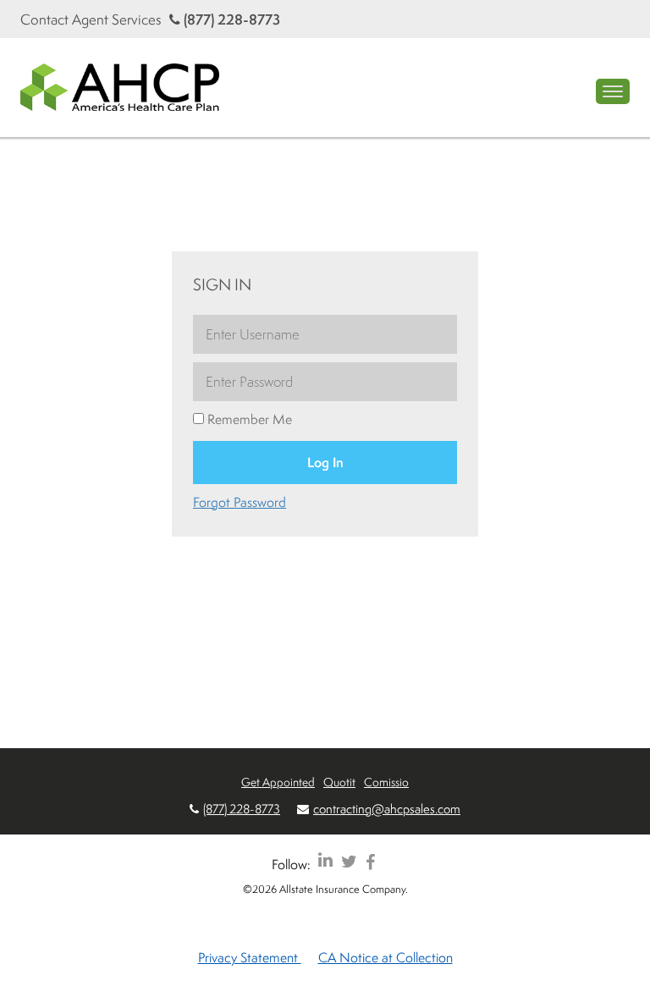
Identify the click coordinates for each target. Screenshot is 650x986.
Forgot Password (239, 502)
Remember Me (248, 419)
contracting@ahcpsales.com (386, 809)
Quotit (339, 782)
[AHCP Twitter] (349, 861)
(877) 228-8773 (230, 19)
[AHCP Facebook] (370, 861)
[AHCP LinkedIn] (325, 861)
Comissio (386, 782)
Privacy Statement (249, 957)
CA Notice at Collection (385, 957)
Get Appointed (278, 782)
